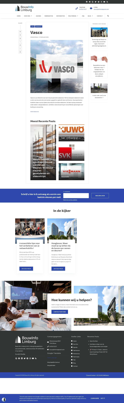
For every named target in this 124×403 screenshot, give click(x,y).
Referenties (76, 353)
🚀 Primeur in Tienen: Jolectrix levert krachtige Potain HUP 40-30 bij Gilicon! (99, 352)
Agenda (75, 347)
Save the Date (94, 341)
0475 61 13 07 (83, 9)
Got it (103, 398)
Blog (74, 363)
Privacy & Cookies (90, 375)
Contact (75, 366)
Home (32, 26)
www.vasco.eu (34, 111)
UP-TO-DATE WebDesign (103, 375)
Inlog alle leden (51, 365)
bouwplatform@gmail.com (101, 9)
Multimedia (76, 356)
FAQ (74, 360)
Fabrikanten (76, 350)
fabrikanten (38, 26)
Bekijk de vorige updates (70, 200)
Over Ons (75, 344)
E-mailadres (66, 191)
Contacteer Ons (60, 312)
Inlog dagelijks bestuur (53, 362)
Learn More (95, 398)
